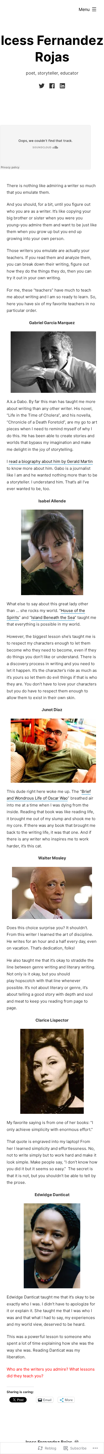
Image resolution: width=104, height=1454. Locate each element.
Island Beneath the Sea (53, 617)
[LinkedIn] (61, 86)
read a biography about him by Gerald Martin (51, 461)
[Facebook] (52, 86)
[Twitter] (42, 86)
